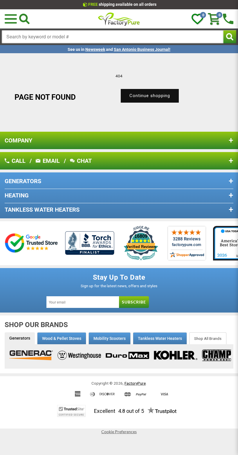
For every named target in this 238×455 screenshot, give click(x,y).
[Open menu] (11, 19)
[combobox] (112, 36)
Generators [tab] (19, 338)
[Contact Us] (228, 19)
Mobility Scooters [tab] (109, 338)
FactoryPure (135, 383)
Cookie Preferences (119, 431)
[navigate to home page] (119, 19)
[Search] (24, 19)
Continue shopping (149, 95)
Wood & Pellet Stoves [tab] (61, 338)
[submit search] (229, 36)
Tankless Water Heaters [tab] (160, 338)
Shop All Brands (207, 338)
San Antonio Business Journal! (142, 49)
